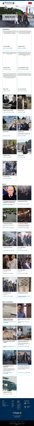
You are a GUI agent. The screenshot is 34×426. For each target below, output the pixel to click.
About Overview (4, 402)
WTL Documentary (19, 408)
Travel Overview (13, 403)
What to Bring (13, 406)
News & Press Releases (19, 406)
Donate (26, 0)
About (6, 6)
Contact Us (30, 0)
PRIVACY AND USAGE (13, 421)
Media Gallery (19, 407)
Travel (17, 6)
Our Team (3, 403)
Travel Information (13, 405)
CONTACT (18, 421)
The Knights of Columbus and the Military (5, 406)
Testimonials (3, 404)
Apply (30, 3)
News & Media (28, 6)
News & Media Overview (19, 404)
